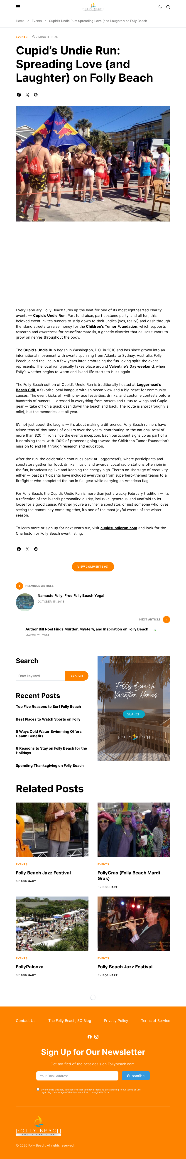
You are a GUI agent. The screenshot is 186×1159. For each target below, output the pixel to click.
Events (37, 21)
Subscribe (135, 1075)
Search (27, 661)
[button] (18, 7)
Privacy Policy (116, 1020)
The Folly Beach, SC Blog (69, 1020)
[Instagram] (96, 1037)
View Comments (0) (92, 566)
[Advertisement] (93, 266)
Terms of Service (155, 1020)
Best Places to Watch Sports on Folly (48, 719)
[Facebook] (90, 1037)
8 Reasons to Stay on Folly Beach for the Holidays (51, 750)
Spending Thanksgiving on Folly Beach (50, 765)
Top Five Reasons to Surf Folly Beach (48, 706)
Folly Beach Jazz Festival (43, 873)
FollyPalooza (30, 967)
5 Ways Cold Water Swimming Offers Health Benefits (49, 733)
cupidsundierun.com (118, 528)
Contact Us (25, 1020)
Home (20, 21)
